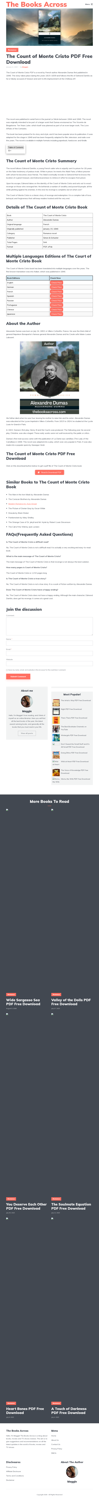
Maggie (25, 67)
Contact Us (55, 1444)
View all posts (27, 733)
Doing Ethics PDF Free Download (74, 753)
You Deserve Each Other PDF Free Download (26, 1206)
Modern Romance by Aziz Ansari (22, 504)
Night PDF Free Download (71, 709)
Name (9, 639)
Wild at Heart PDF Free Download (74, 761)
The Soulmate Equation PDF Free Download (71, 1206)
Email (9, 649)
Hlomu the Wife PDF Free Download (75, 779)
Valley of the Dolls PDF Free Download (71, 1002)
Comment (10, 616)
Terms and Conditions (15, 1476)
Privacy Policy (56, 1449)
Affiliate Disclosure (13, 1471)
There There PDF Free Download (74, 718)
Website (9, 660)
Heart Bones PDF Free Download (25, 1411)
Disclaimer (10, 1480)
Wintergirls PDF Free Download (73, 735)
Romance (12, 50)
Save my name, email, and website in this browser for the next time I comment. (37, 670)
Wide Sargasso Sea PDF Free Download (23, 1002)
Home (53, 1436)
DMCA (53, 1453)
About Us (55, 1440)
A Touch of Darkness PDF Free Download (69, 1411)
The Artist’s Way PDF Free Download (76, 700)
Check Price (56, 282)
